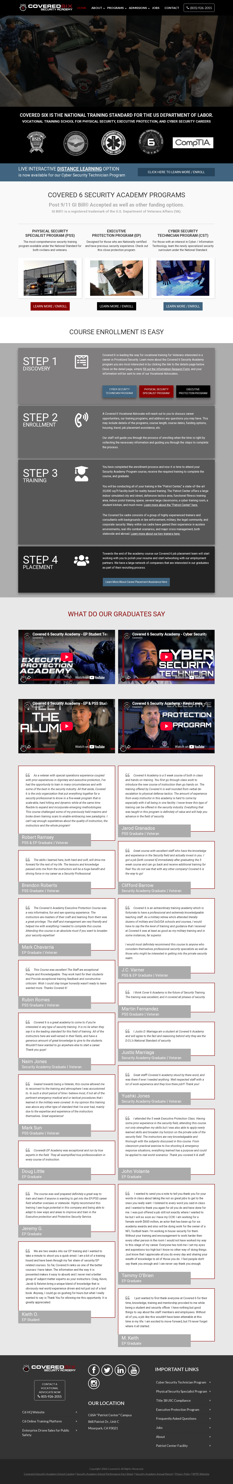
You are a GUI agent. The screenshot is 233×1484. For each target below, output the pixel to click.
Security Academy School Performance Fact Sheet (104, 1473)
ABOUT (96, 7)
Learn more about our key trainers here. (155, 533)
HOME (81, 7)
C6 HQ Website (33, 1412)
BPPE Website (201, 1473)
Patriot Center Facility (172, 1446)
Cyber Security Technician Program (181, 1382)
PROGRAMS (115, 7)
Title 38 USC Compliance (173, 1400)
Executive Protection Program (177, 1410)
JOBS (155, 7)
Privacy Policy (183, 1473)
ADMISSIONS (138, 7)
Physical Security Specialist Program (181, 1391)
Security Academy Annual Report (154, 1473)
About (160, 1437)
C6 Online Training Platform (42, 1421)
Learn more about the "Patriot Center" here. (171, 505)
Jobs (159, 1428)
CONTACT (172, 7)
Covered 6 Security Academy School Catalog (49, 1473)
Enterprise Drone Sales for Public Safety (45, 1432)
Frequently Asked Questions (176, 1418)
